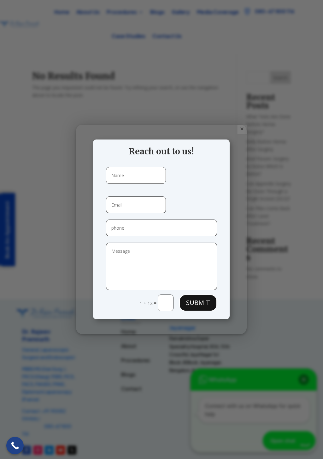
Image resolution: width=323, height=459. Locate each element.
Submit (198, 302)
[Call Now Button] (15, 445)
